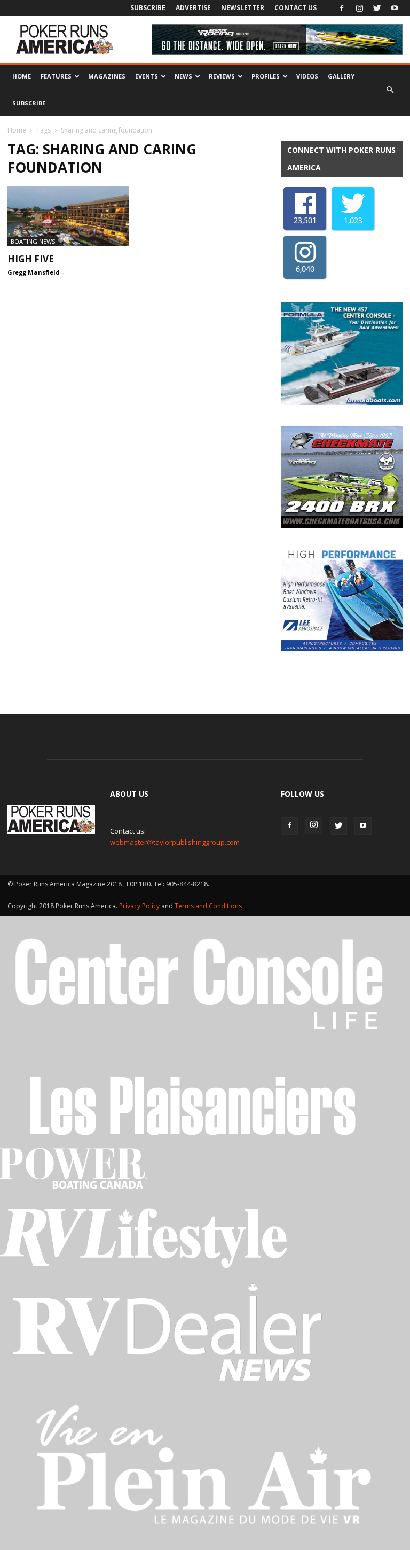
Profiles (265, 76)
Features (56, 76)
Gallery (341, 76)
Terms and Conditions (208, 905)
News (183, 76)
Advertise (193, 7)
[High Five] (68, 216)
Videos (307, 76)
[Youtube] (395, 8)
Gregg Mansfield (33, 272)
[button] (390, 90)
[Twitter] (377, 8)
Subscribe (147, 7)
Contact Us (295, 7)
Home (21, 76)
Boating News (33, 241)
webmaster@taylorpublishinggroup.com (175, 842)
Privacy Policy (140, 905)
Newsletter (242, 7)
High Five (30, 259)
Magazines (106, 76)
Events (146, 76)
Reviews (222, 76)
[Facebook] (342, 8)
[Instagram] (359, 8)
